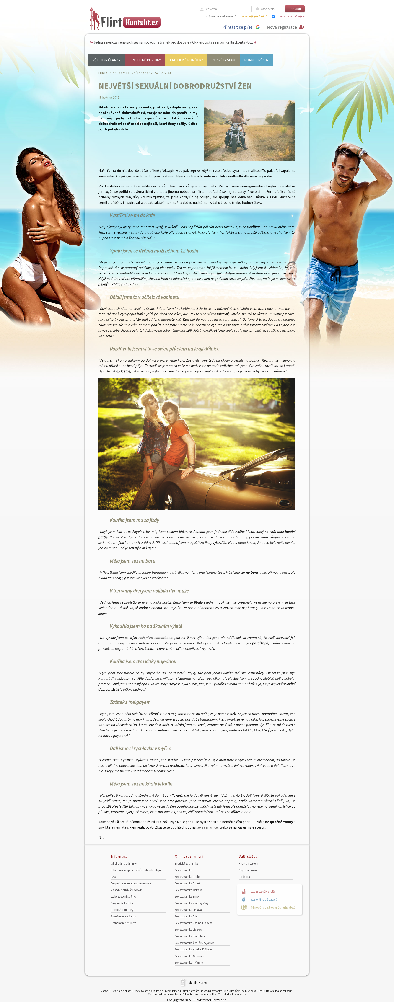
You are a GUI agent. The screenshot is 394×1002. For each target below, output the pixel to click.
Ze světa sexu (223, 60)
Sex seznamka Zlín (186, 916)
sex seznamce (207, 827)
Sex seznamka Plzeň (187, 883)
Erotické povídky (145, 60)
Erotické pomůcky (186, 60)
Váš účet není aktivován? (221, 16)
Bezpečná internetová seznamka (131, 883)
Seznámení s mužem (123, 923)
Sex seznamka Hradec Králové (193, 949)
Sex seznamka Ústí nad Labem (193, 923)
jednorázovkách (283, 262)
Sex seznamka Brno (187, 897)
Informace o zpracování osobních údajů (136, 870)
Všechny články (106, 60)
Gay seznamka (248, 870)
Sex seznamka (183, 870)
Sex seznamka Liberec (188, 930)
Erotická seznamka (186, 863)
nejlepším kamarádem (155, 637)
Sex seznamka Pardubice (190, 936)
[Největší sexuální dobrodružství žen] (250, 160)
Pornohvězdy (256, 60)
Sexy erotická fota (122, 903)
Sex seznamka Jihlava (188, 910)
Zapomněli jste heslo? (254, 16)
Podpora (244, 877)
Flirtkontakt (108, 73)
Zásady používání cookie (126, 890)
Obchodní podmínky (124, 863)
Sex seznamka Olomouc (190, 956)
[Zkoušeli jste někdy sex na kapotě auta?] (197, 508)
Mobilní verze (197, 982)
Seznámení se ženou (123, 916)
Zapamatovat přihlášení (290, 16)
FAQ (113, 877)
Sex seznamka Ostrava (188, 890)
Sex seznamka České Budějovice (194, 943)
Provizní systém (248, 863)
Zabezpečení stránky (123, 897)
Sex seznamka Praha (187, 877)
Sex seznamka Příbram (189, 963)
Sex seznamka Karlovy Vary (191, 903)
